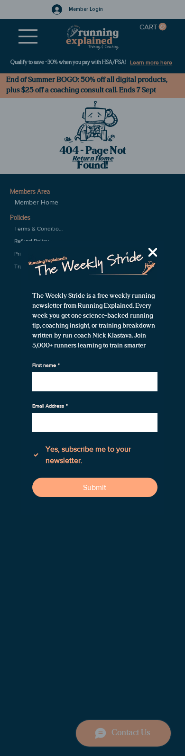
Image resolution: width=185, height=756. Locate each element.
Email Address (50, 406)
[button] (152, 253)
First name (46, 365)
